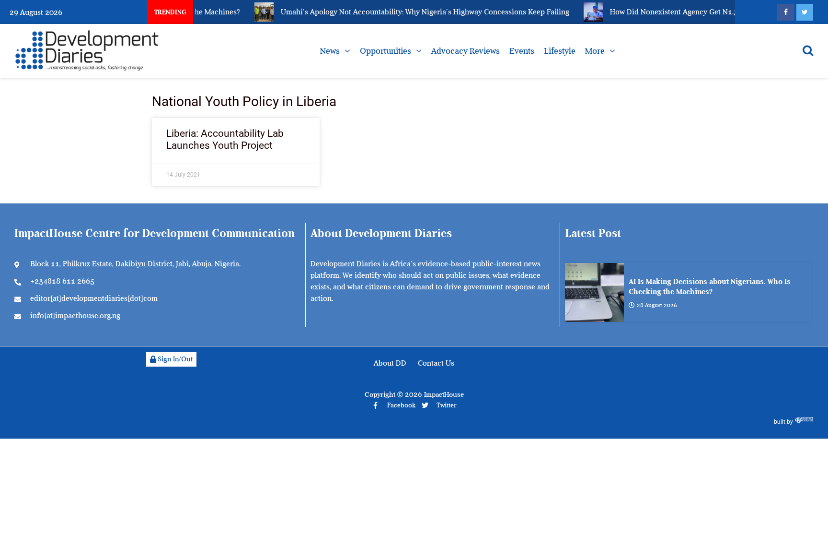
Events (521, 51)
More (595, 51)
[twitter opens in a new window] (804, 12)
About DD (390, 363)
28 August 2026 (657, 305)
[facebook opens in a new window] (785, 12)
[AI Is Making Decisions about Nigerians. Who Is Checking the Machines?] (594, 292)
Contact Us (436, 363)
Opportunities (385, 51)
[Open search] (808, 50)
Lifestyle (559, 51)
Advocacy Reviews (465, 51)
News (330, 51)
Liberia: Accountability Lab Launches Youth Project (225, 139)
